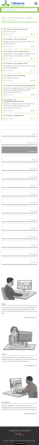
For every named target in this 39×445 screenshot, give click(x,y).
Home (4, 18)
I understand (19, 443)
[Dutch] (16, 434)
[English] (19, 434)
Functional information (16, 18)
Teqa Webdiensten (24, 431)
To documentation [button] (29, 318)
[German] (23, 434)
